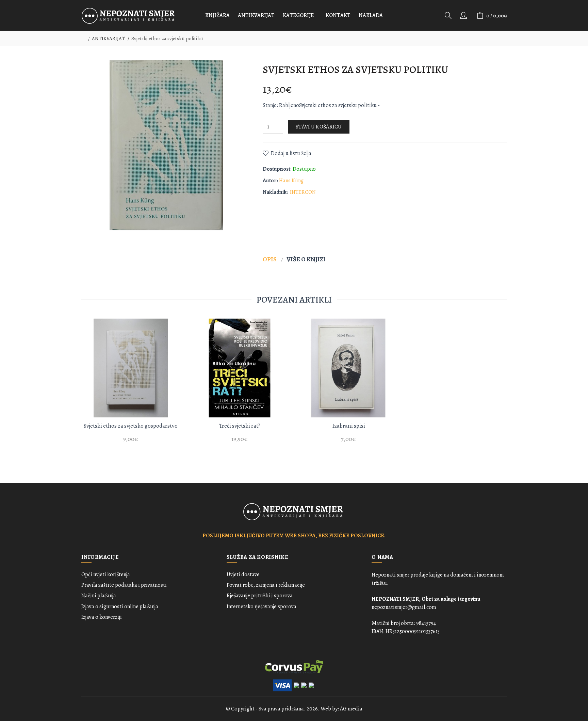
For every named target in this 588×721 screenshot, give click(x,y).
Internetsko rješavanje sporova (261, 606)
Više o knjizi (306, 259)
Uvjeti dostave (243, 574)
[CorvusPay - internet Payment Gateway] (294, 666)
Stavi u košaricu (319, 127)
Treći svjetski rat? (239, 426)
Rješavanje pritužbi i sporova (260, 595)
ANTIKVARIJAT (108, 38)
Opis (270, 259)
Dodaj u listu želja (291, 153)
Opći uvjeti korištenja (105, 574)
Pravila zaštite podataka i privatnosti (124, 585)
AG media (351, 708)
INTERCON (303, 192)
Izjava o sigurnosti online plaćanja (119, 606)
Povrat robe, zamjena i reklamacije (266, 585)
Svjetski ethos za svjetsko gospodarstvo (131, 426)
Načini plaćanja (98, 595)
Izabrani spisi (348, 426)
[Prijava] (464, 15)
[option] (130, 384)
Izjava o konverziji (101, 617)
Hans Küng (291, 180)
